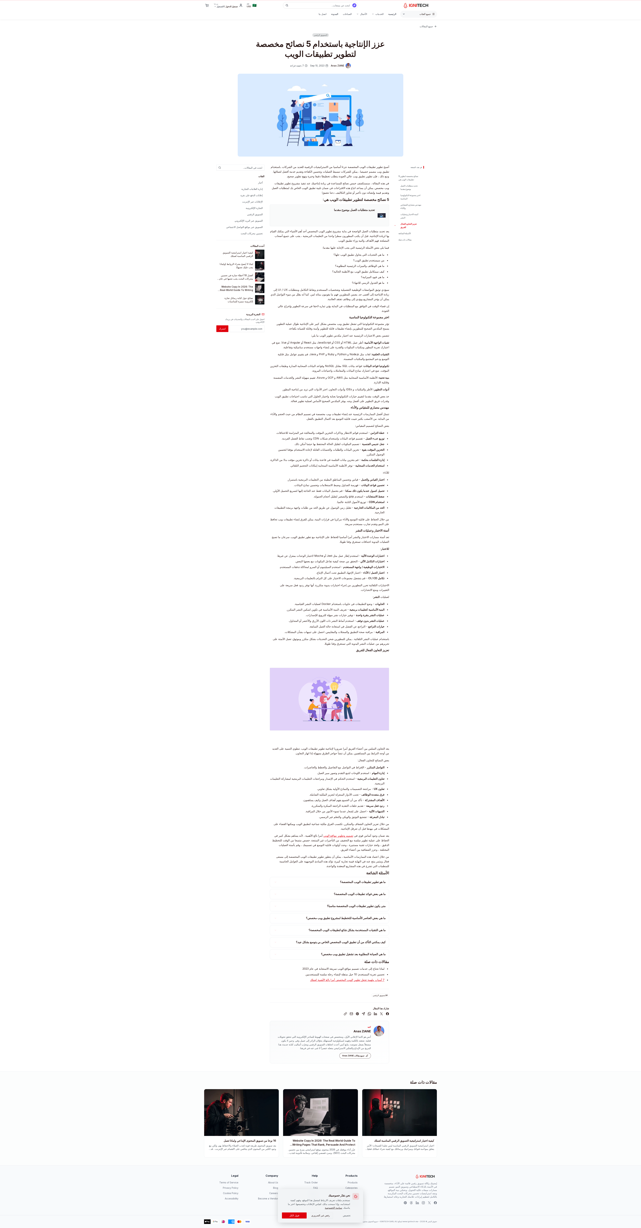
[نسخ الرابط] (345, 1013)
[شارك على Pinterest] (357, 1013)
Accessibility (231, 1198)
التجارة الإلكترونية (254, 208)
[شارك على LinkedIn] (375, 1013)
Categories (351, 1187)
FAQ (315, 1187)
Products (353, 1182)
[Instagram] (423, 1202)
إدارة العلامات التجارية (252, 188)
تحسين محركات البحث (252, 233)
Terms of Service (228, 1182)
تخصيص (347, 1215)
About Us (273, 1182)
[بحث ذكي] (354, 5)
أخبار (260, 182)
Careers (273, 1193)
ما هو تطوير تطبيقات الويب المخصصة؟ (363, 882)
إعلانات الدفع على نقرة (252, 195)
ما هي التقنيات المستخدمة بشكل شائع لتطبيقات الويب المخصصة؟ (347, 930)
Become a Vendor (268, 1198)
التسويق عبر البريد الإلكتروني (249, 220)
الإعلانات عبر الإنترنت (252, 201)
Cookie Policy (230, 1193)
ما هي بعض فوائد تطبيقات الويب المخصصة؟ (360, 894)
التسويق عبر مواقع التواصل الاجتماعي (244, 227)
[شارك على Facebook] (387, 1013)
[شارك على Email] (351, 1013)
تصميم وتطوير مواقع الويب (338, 835)
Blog (275, 1187)
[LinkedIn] (417, 1202)
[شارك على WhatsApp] (369, 1013)
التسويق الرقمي (255, 214)
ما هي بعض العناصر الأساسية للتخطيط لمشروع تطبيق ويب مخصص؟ (345, 918)
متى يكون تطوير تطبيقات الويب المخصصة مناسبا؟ (356, 906)
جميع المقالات (426, 26)
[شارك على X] (381, 1013)
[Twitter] (429, 1202)
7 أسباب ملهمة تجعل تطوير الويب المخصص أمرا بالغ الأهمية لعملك (347, 980)
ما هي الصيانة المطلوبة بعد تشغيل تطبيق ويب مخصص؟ (353, 954)
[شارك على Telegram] (363, 1013)
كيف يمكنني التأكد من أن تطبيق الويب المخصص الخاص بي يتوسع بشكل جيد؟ (341, 942)
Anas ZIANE (362, 1031)
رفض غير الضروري (320, 1215)
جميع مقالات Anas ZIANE (353, 1055)
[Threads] (411, 1202)
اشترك (222, 328)
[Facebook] (435, 1202)
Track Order (311, 1182)
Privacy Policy (230, 1187)
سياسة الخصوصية (333, 1207)
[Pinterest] (405, 1202)
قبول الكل (294, 1215)
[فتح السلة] (207, 5)
